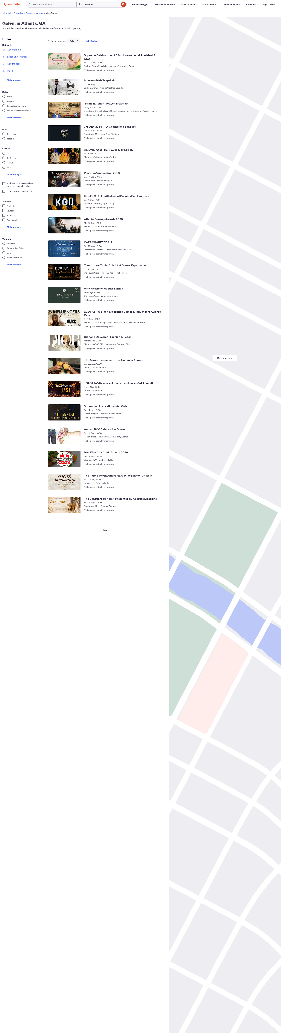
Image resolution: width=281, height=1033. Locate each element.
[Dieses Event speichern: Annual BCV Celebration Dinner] (161, 441)
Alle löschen (92, 40)
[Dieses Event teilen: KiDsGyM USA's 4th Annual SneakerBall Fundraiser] (155, 207)
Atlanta (39, 13)
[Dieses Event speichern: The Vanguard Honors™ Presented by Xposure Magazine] (161, 510)
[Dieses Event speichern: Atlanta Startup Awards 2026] (161, 230)
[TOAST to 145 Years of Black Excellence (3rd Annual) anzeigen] (64, 389)
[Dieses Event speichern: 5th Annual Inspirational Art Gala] (161, 417)
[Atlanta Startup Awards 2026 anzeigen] (64, 225)
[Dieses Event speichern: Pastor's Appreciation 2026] (161, 184)
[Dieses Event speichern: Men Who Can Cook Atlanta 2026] (161, 464)
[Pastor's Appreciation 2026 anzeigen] (64, 179)
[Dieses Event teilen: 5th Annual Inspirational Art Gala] (155, 417)
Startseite (8, 13)
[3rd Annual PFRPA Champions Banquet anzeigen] (64, 133)
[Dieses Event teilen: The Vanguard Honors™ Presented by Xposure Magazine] (155, 510)
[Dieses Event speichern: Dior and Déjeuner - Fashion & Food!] (161, 348)
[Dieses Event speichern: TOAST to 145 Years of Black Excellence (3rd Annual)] (161, 394)
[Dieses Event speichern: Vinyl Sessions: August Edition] (161, 300)
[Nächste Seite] (115, 530)
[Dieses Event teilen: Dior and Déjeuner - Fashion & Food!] (155, 348)
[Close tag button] (77, 41)
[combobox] (101, 4)
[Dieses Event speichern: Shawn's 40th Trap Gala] (161, 92)
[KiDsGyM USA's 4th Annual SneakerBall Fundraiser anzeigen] (64, 202)
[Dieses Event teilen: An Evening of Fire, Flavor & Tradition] (155, 161)
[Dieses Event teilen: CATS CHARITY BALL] (155, 254)
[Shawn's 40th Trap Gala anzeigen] (64, 87)
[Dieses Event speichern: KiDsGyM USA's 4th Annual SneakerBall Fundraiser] (161, 207)
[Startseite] (12, 4)
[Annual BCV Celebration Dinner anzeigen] (64, 436)
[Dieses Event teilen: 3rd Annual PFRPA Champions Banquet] (155, 138)
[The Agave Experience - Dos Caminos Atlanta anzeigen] (64, 366)
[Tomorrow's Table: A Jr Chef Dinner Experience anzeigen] (64, 272)
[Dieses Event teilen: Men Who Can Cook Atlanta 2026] (155, 464)
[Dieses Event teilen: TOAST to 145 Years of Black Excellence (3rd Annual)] (155, 394)
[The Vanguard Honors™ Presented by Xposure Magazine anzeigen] (64, 505)
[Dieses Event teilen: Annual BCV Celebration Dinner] (155, 441)
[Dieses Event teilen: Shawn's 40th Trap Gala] (155, 92)
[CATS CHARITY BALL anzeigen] (64, 248)
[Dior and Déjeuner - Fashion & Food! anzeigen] (64, 343)
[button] (209, 4)
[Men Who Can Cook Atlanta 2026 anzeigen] (64, 459)
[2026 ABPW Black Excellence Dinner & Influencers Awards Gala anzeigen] (64, 318)
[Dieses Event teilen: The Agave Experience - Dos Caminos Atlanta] (155, 371)
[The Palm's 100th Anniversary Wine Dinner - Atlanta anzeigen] (64, 482)
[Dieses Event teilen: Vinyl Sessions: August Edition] (155, 300)
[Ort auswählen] (79, 4)
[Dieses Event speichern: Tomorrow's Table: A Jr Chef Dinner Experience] (161, 277)
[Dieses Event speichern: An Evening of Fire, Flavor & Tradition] (161, 161)
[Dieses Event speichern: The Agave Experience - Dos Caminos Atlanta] (161, 371)
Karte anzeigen (224, 357)
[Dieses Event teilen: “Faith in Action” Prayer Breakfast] (155, 115)
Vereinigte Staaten (24, 13)
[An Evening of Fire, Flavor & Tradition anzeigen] (64, 156)
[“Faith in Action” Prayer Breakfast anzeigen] (64, 110)
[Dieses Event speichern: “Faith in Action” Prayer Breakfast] (161, 115)
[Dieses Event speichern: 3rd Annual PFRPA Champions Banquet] (161, 138)
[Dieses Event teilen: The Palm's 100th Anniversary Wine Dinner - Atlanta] (155, 487)
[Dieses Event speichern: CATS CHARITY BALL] (161, 254)
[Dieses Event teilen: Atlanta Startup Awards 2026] (155, 230)
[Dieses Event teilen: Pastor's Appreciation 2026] (155, 184)
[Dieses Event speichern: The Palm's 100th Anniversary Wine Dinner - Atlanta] (161, 487)
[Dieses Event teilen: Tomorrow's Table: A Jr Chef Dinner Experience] (155, 277)
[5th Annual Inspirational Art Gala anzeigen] (64, 412)
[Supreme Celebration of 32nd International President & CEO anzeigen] (64, 61)
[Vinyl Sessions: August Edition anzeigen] (64, 295)
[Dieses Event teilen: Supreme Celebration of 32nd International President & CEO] (155, 69)
